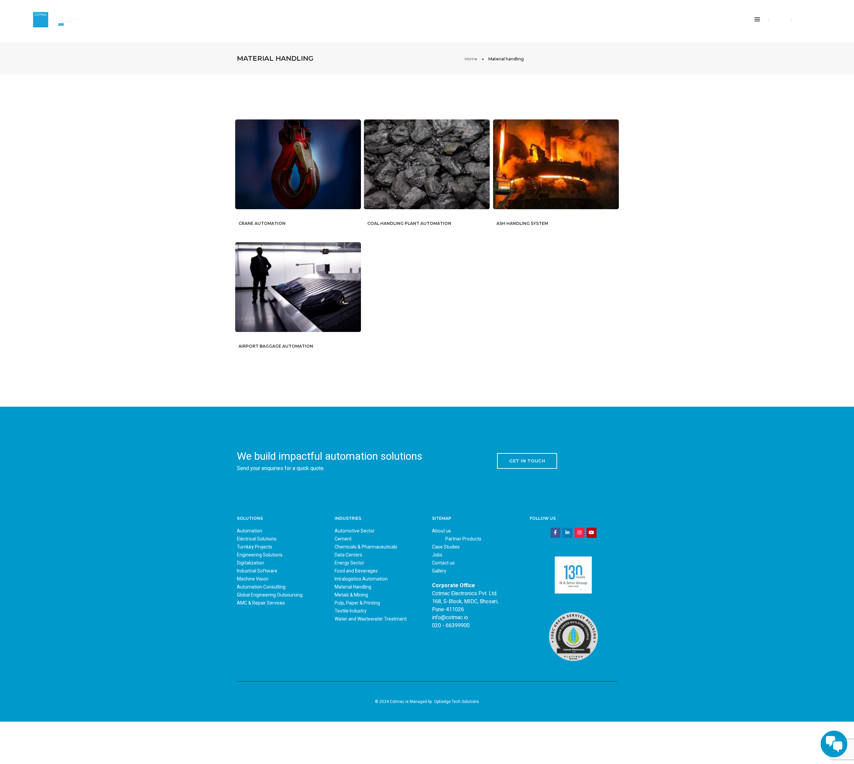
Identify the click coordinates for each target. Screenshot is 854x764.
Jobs (437, 554)
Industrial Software (257, 571)
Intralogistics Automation (361, 579)
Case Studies (446, 546)
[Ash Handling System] (565, 168)
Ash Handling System (522, 223)
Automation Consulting (261, 587)
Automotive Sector (355, 530)
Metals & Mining (351, 595)
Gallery (439, 571)
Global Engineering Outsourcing (270, 595)
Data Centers (348, 554)
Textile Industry (351, 611)
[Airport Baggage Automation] (308, 291)
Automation (249, 530)
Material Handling (353, 587)
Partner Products (463, 538)
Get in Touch (527, 460)
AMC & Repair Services (261, 603)
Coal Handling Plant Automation (409, 223)
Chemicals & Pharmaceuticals (366, 546)
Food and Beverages (356, 571)
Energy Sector (349, 562)
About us (441, 530)
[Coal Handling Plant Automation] (436, 168)
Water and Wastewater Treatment (371, 619)
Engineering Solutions (260, 554)
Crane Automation (262, 223)
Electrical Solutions (257, 538)
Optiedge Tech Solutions (456, 701)
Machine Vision (253, 579)
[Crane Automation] (308, 168)
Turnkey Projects (254, 546)
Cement (343, 538)
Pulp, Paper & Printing (357, 603)
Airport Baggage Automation (276, 346)
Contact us (443, 562)
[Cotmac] (55, 19)
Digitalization (250, 562)
